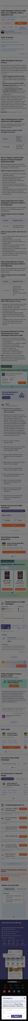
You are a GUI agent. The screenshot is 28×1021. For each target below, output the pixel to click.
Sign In (16, 1016)
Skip (8, 1016)
